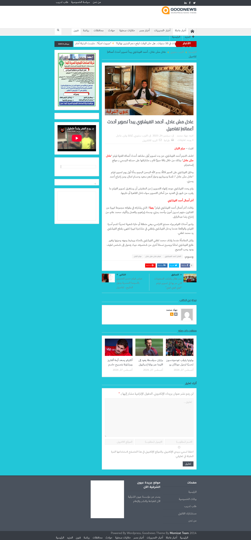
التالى (122, 274)
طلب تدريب (62, 2)
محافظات (99, 30)
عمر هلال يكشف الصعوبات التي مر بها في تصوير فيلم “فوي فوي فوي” (168, 283)
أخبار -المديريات (162, 30)
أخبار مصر (144, 30)
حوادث (111, 30)
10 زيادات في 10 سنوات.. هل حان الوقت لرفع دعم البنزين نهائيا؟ (165, 43)
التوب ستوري (141, 135)
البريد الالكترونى (149, 140)
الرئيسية (176, 37)
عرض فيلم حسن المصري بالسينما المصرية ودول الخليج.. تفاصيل (129, 283)
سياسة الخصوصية (80, 2)
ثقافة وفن (128, 135)
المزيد (188, 37)
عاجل (119, 135)
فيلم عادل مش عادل (153, 256)
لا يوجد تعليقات (185, 140)
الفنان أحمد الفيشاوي (173, 256)
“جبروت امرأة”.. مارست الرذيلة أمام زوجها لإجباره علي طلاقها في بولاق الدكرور (88, 43)
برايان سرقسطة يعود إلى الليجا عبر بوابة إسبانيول (150, 362)
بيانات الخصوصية (188, 499)
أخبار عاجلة (180, 30)
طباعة (167, 140)
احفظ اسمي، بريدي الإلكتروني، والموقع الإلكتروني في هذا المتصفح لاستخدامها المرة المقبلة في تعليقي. (152, 454)
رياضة (86, 30)
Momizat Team (179, 533)
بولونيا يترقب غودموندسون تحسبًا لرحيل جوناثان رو (179, 362)
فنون (76, 30)
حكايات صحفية (127, 30)
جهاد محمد (182, 135)
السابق (175, 275)
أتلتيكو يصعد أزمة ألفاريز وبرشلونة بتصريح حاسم (120, 362)
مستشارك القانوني (187, 513)
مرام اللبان (137, 256)
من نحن (97, 2)
